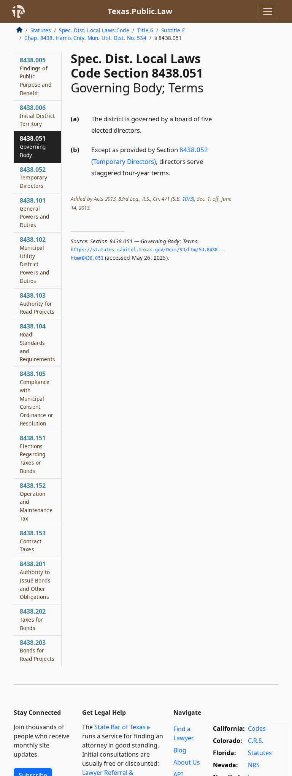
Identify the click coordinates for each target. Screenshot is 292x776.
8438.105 (36, 398)
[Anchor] (146, 130)
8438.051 (33, 146)
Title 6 (145, 30)
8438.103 (37, 303)
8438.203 (37, 650)
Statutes (40, 30)
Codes (257, 728)
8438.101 (34, 212)
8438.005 (35, 76)
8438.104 (37, 342)
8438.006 (37, 115)
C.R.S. (255, 740)
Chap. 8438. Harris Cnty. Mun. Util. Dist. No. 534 (85, 37)
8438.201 (35, 580)
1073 (187, 198)
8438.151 (33, 454)
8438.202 (33, 619)
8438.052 (33, 177)
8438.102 (34, 259)
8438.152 (36, 501)
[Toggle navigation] (267, 11)
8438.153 (33, 541)
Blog (179, 750)
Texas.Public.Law (140, 11)
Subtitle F (173, 30)
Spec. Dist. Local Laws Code (94, 30)
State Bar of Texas (120, 727)
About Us (186, 762)
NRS (254, 765)
